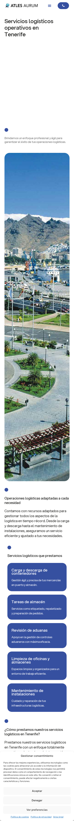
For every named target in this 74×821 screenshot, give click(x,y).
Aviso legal (58, 817)
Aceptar (37, 791)
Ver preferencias (37, 809)
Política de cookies (20, 817)
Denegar (37, 800)
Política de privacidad (41, 817)
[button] (49, 5)
